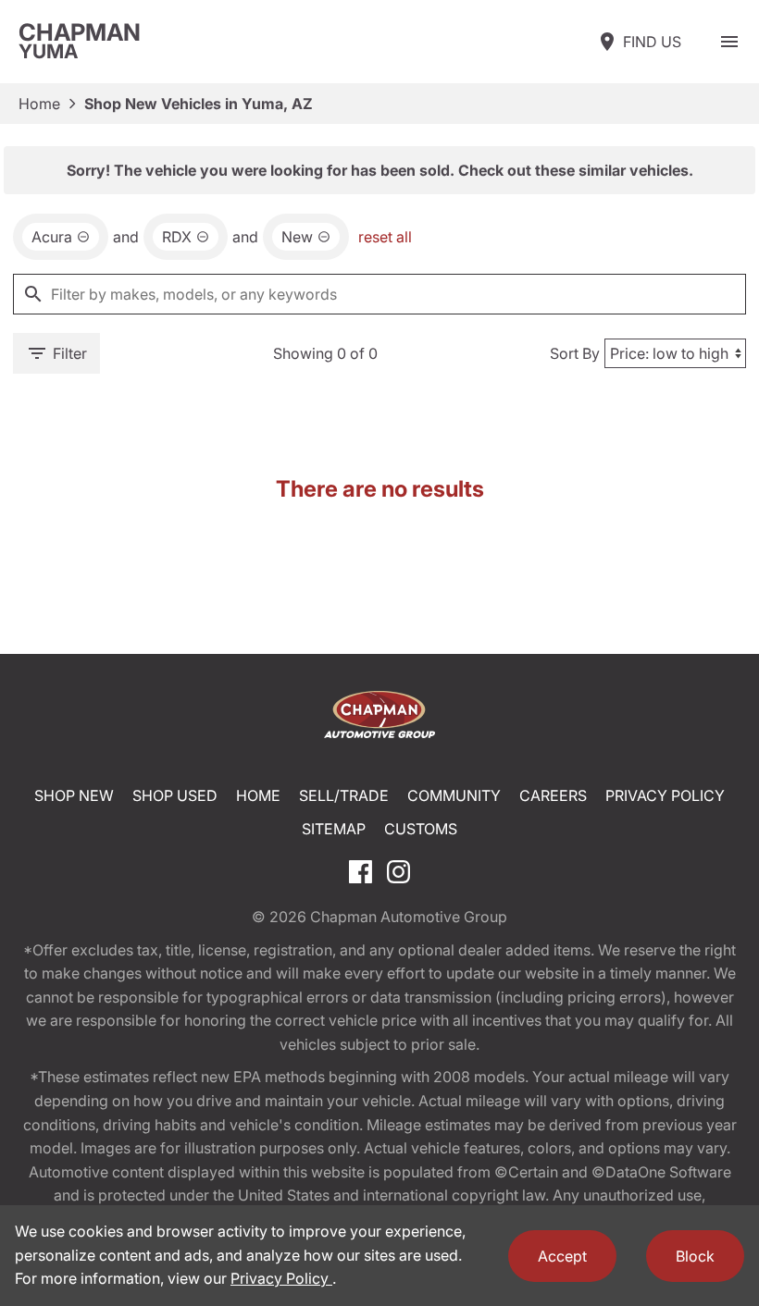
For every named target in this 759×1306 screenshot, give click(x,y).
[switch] (729, 41)
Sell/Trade (344, 795)
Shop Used (175, 795)
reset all (385, 237)
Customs (420, 828)
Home (39, 103)
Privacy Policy (665, 795)
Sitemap (334, 828)
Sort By (575, 353)
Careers (553, 795)
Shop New (74, 795)
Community (454, 795)
